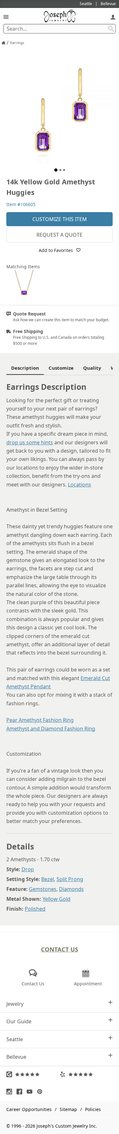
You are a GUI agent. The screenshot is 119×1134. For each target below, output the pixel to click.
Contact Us (59, 949)
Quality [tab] (92, 368)
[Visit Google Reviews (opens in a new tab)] (33, 1074)
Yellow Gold (56, 898)
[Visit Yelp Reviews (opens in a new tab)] (86, 1074)
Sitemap (68, 1109)
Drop (28, 869)
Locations (79, 484)
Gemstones (42, 889)
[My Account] (113, 17)
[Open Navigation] (6, 17)
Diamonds (71, 889)
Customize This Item (59, 219)
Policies (93, 1109)
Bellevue (16, 1056)
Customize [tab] (61, 368)
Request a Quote (59, 234)
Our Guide (18, 1021)
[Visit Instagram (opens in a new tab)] (10, 1091)
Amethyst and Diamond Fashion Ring (50, 728)
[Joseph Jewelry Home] (3, 43)
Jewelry (14, 1003)
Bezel (47, 879)
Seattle (14, 1039)
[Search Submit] (111, 28)
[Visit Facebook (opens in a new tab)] (21, 1091)
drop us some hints (29, 442)
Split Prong (69, 879)
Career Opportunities (29, 1109)
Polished (35, 908)
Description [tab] (25, 368)
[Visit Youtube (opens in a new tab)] (31, 1091)
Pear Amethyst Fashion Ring (40, 719)
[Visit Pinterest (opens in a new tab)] (41, 1091)
